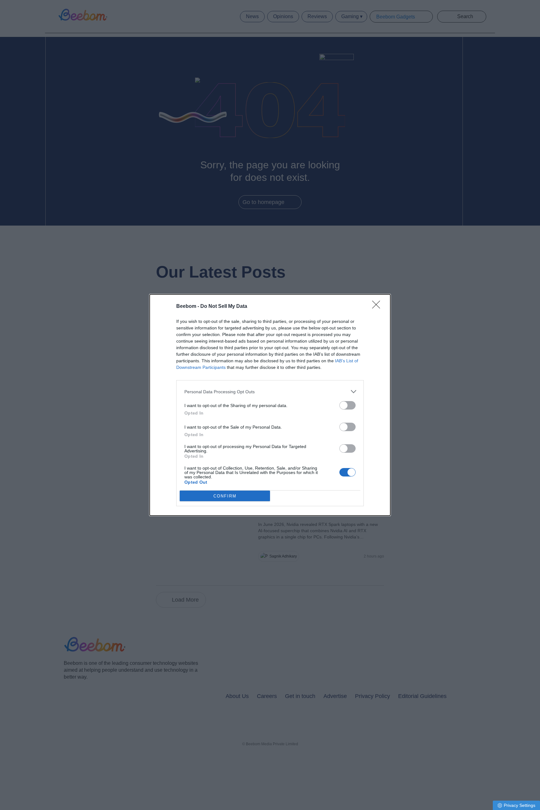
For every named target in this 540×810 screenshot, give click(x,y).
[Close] (378, 307)
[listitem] (270, 391)
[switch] (347, 405)
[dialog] (270, 405)
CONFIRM (225, 496)
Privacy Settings (519, 805)
